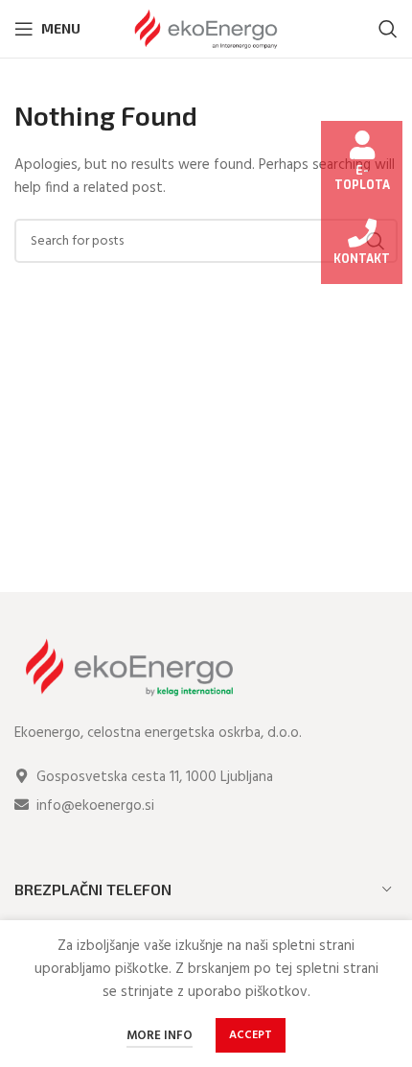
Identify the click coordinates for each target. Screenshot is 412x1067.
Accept (250, 1035)
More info (159, 1036)
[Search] (388, 29)
